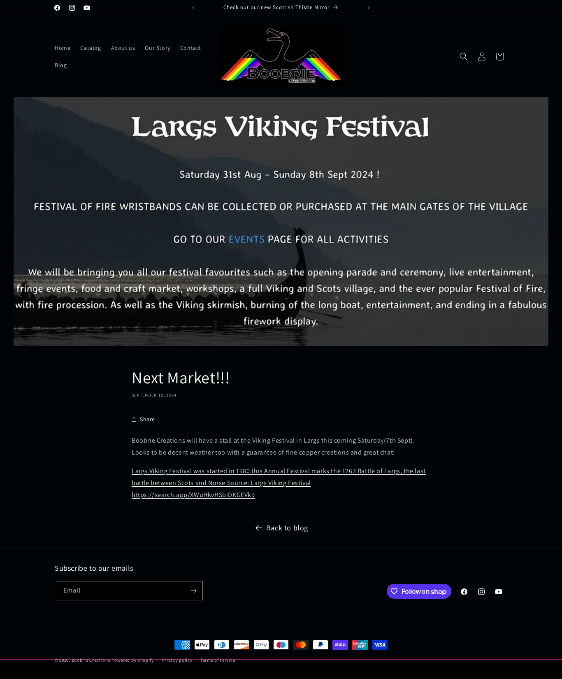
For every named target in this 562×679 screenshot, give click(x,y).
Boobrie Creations (91, 660)
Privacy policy (177, 660)
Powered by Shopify (132, 660)
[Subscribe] (193, 590)
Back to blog (287, 527)
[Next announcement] (369, 8)
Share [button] (147, 419)
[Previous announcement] (193, 8)
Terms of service (217, 660)
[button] (464, 56)
